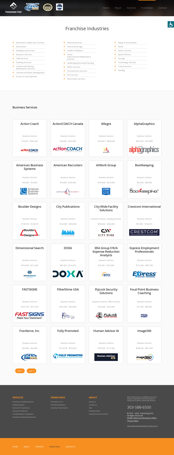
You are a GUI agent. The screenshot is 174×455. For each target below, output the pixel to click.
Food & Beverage (75, 46)
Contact (162, 7)
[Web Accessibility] (171, 24)
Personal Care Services (77, 71)
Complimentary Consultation (22, 414)
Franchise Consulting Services (23, 402)
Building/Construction (25, 50)
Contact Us (93, 405)
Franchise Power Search (59, 408)
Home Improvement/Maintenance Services (79, 56)
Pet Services (72, 75)
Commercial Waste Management (30, 72)
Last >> (32, 371)
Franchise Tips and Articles (98, 414)
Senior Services (124, 50)
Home (106, 7)
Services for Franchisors (21, 408)
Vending (121, 70)
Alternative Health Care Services (30, 42)
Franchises (147, 7)
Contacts (70, 446)
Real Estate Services (76, 78)
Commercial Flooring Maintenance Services (25, 67)
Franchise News (94, 411)
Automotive (21, 46)
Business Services (24, 54)
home (15, 446)
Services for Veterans (20, 411)
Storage (121, 58)
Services (131, 7)
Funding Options (18, 405)
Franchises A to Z (57, 402)
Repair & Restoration (127, 42)
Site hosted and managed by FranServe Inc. (142, 426)
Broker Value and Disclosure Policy (142, 418)
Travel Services (124, 66)
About (118, 7)
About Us (92, 402)
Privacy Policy (132, 421)
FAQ (90, 408)
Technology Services (127, 62)
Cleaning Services (23, 62)
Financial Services (74, 42)
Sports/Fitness (124, 54)
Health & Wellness (75, 50)
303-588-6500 (139, 407)
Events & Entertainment (26, 76)
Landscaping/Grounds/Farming (80, 63)
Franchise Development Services (24, 417)
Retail (120, 46)
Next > (20, 371)
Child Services (22, 58)
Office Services (73, 67)
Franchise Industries (58, 405)
